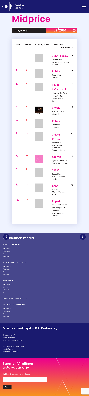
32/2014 (60, 30)
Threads (6, 257)
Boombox (56, 125)
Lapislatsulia (57, 59)
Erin (55, 185)
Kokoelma (56, 142)
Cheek (56, 107)
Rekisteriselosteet (10, 352)
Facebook (6, 251)
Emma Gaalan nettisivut (12, 299)
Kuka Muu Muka (58, 111)
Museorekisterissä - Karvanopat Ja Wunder (60, 208)
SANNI (56, 170)
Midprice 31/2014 (6, 237)
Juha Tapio (60, 56)
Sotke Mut (56, 174)
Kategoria (19, 30)
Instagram (7, 248)
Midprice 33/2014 (83, 237)
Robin (56, 71)
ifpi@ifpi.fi (8, 349)
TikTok (5, 287)
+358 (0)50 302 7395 (11, 346)
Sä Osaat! (56, 189)
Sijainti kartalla (10, 340)
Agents (56, 157)
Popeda (56, 201)
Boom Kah (56, 75)
